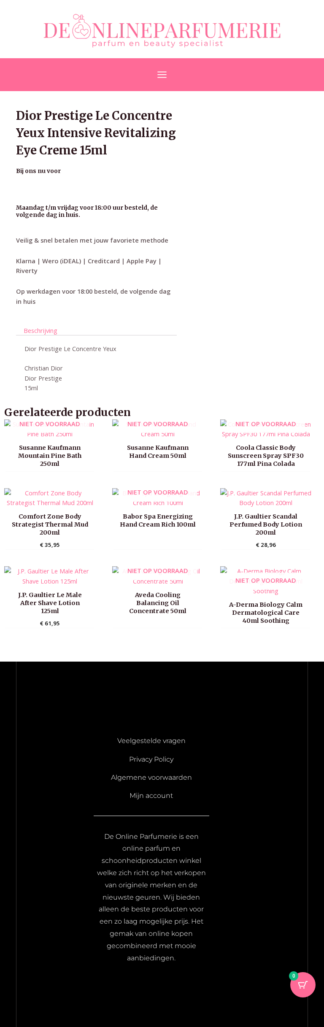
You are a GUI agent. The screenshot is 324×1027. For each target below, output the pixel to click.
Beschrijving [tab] (40, 330)
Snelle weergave (50, 431)
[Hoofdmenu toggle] (162, 75)
